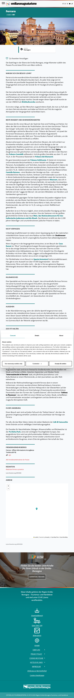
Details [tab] (37, 335)
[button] (37, 509)
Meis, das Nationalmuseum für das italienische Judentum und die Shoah (34, 217)
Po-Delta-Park (15, 432)
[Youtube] (70, 4)
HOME (9, 15)
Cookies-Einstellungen (37, 675)
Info (10, 455)
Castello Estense (13, 172)
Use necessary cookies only (13, 363)
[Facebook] (63, 4)
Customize (36, 363)
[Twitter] (67, 4)
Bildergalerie (37, 635)
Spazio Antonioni (41, 259)
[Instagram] (65, 4)
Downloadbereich (37, 615)
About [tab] (61, 335)
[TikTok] (72, 4)
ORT (13, 15)
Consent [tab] (13, 335)
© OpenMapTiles (54, 537)
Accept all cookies (60, 363)
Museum (53, 179)
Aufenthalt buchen (37, 577)
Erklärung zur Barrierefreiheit (37, 671)
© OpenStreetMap (63, 537)
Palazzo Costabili (16, 154)
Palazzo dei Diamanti (44, 157)
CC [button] (70, 41)
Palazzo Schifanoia (38, 160)
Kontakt (37, 645)
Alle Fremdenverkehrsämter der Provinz (17, 460)
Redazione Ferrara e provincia (15, 469)
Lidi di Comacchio (60, 422)
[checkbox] (17, 58)
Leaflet (36, 537)
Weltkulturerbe (28, 102)
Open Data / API (37, 625)
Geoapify (47, 537)
